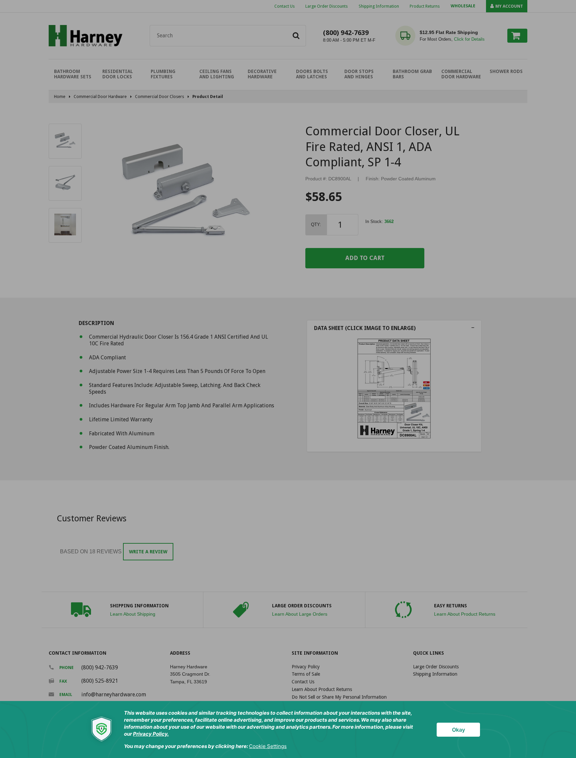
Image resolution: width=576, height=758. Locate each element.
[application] (288, 729)
